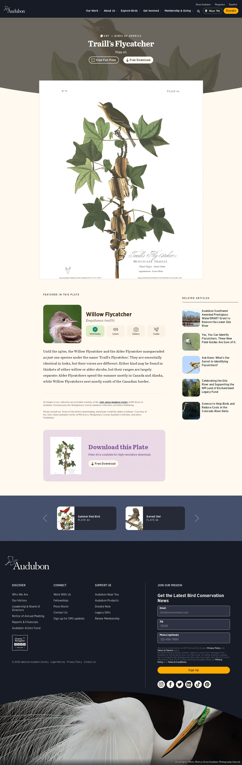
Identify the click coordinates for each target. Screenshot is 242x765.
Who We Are (20, 594)
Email (163, 608)
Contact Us (60, 612)
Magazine (220, 4)
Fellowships (61, 600)
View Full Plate (106, 60)
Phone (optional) (169, 635)
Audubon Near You (107, 594)
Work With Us (62, 594)
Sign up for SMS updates (69, 618)
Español (233, 4)
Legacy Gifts (103, 612)
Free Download (140, 60)
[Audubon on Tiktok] (198, 684)
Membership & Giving (178, 10)
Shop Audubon (203, 4)
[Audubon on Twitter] (179, 684)
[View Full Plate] (121, 179)
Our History (19, 600)
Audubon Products (107, 600)
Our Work (92, 10)
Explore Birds (129, 10)
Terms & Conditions (177, 662)
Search (199, 11)
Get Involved (151, 10)
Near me (214, 11)
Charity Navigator (20, 643)
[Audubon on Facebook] (170, 684)
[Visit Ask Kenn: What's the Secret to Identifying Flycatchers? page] (210, 365)
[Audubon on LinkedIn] (189, 684)
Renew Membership (107, 618)
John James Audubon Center (113, 402)
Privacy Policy (74, 662)
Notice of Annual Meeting (28, 616)
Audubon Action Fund (26, 628)
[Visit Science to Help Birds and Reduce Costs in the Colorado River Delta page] (210, 411)
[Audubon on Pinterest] (207, 684)
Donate (231, 10)
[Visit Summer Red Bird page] (86, 518)
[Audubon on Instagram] (161, 684)
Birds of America (128, 36)
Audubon (14, 9)
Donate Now (103, 606)
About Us (109, 10)
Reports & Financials (25, 622)
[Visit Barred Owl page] (155, 518)
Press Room (61, 606)
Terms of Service (165, 650)
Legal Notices (57, 662)
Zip (161, 621)
